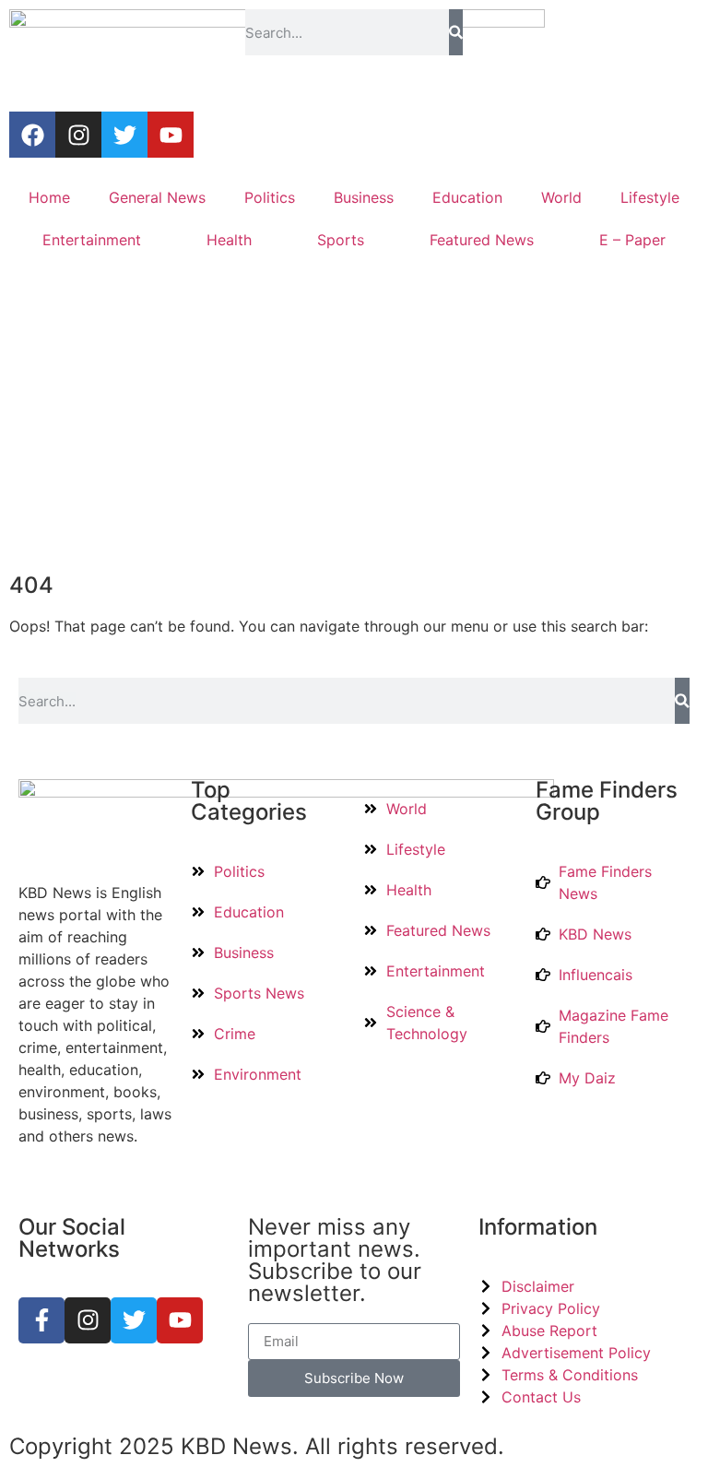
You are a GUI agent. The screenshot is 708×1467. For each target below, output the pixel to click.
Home (49, 197)
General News (157, 197)
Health (229, 240)
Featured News (482, 240)
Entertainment (91, 240)
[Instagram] (78, 135)
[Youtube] (171, 135)
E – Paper (632, 240)
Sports (340, 240)
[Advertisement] (354, 418)
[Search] (456, 32)
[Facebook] (32, 135)
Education (467, 197)
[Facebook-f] (41, 1320)
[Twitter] (124, 135)
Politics (269, 197)
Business (364, 197)
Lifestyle (649, 197)
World (561, 197)
